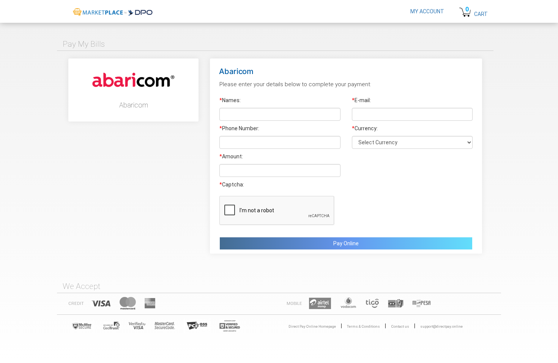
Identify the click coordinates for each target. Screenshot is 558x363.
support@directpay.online (441, 326)
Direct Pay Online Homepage (312, 326)
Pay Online (346, 243)
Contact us (400, 326)
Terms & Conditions (363, 326)
